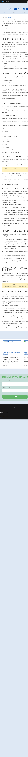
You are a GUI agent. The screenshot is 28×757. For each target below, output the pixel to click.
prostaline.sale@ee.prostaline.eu (6, 414)
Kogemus (2, 408)
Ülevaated (16, 408)
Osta (15, 397)
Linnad (22, 408)
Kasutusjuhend (9, 408)
